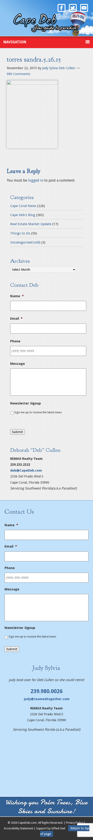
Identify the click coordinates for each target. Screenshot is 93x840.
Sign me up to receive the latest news (38, 412)
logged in (35, 180)
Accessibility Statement (18, 828)
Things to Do (20, 233)
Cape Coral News (23, 206)
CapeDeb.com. (27, 822)
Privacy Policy (74, 822)
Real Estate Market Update (30, 224)
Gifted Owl (58, 828)
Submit (17, 432)
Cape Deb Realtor (46, 22)
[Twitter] (72, 7)
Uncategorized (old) (25, 242)
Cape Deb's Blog (22, 215)
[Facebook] (61, 7)
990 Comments (18, 74)
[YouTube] (84, 7)
